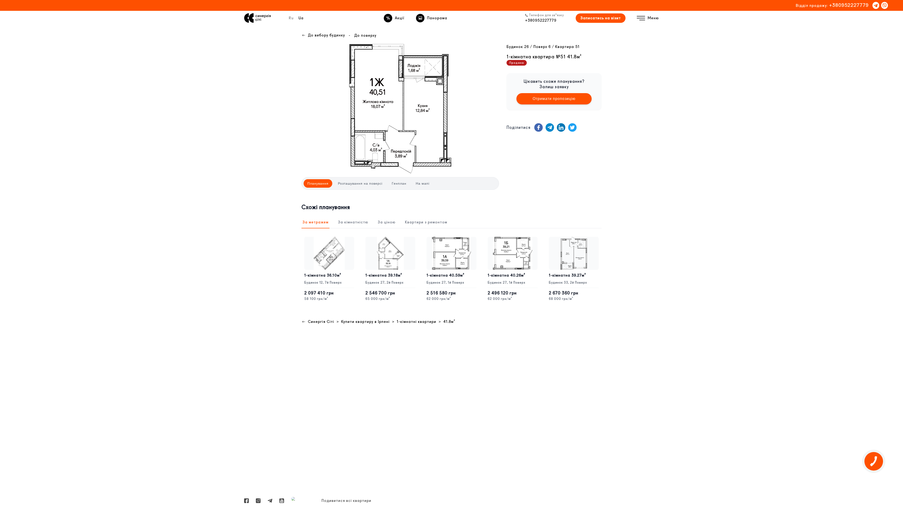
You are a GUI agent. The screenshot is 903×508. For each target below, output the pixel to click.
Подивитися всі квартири (346, 500)
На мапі (422, 183)
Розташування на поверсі (360, 183)
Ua (301, 18)
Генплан (399, 183)
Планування (318, 183)
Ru (291, 18)
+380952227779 (849, 5)
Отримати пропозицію (554, 99)
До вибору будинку (326, 35)
